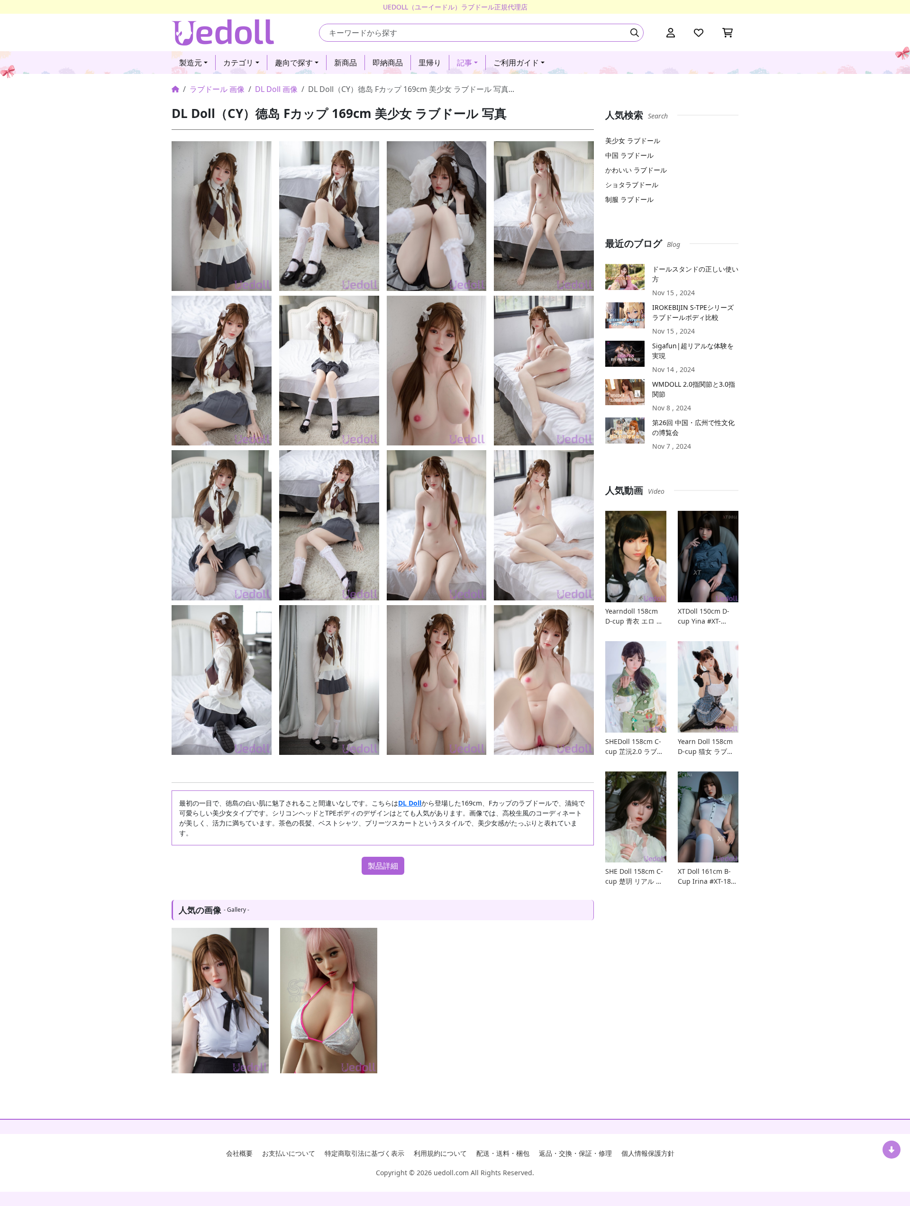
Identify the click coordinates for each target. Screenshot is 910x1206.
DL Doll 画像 (276, 89)
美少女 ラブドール (632, 140)
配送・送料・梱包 (502, 1153)
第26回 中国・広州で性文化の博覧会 (693, 427)
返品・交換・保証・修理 (575, 1153)
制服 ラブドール (629, 199)
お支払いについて (288, 1153)
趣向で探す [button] (294, 62)
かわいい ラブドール (636, 169)
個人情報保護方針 (647, 1153)
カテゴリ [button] (238, 62)
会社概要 (239, 1153)
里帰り (430, 62)
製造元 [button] (190, 62)
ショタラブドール (631, 184)
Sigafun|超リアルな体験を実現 (693, 350)
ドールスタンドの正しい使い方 (695, 273)
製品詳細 (383, 866)
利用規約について (440, 1153)
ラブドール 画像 (217, 89)
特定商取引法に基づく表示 (364, 1153)
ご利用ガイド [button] (516, 62)
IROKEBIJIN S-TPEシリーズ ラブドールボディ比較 (693, 312)
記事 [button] (464, 62)
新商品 (345, 62)
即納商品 (388, 62)
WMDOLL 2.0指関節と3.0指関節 (693, 389)
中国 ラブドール (629, 155)
